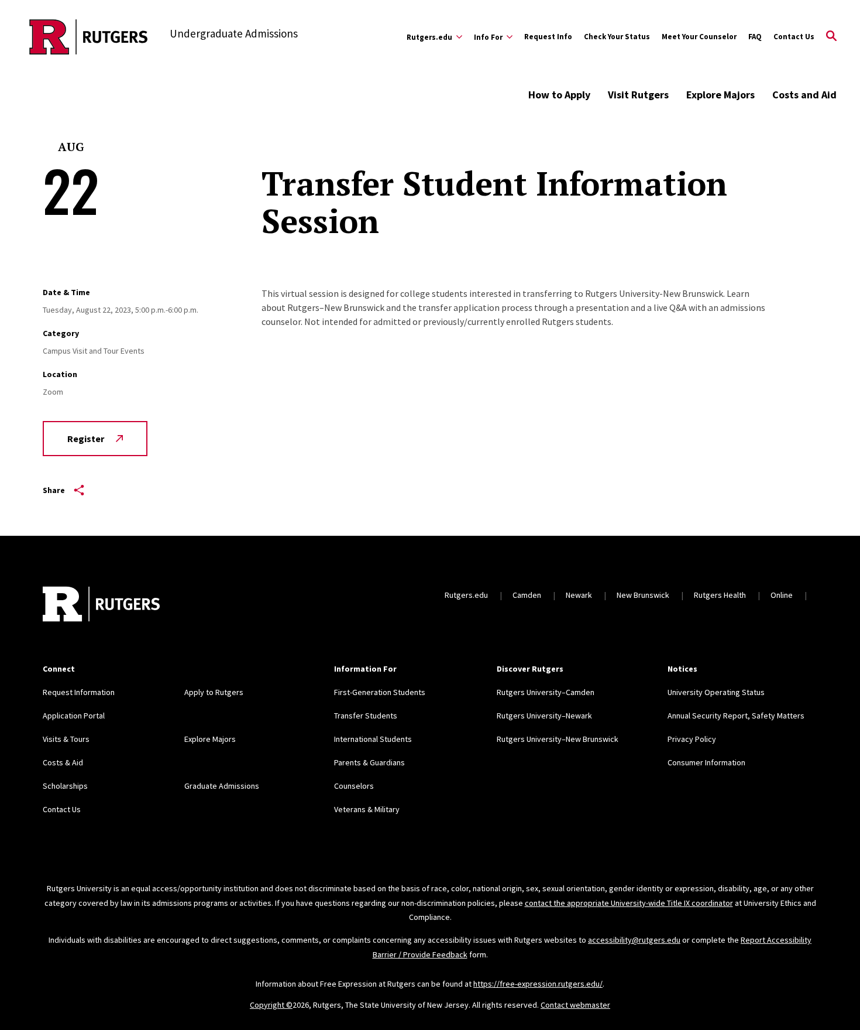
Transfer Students (365, 715)
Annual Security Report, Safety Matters (736, 715)
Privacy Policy (692, 739)
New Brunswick (643, 595)
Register (85, 438)
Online (781, 595)
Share (54, 490)
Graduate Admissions (221, 786)
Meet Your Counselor (699, 37)
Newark (579, 595)
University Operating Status (716, 692)
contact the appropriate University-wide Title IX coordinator (629, 903)
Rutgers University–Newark (544, 715)
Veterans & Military (367, 809)
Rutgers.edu (466, 595)
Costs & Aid (63, 762)
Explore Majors (720, 94)
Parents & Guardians (369, 762)
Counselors (354, 786)
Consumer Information (706, 762)
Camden (526, 595)
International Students (373, 739)
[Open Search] (831, 37)
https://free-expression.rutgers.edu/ (538, 983)
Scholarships (65, 786)
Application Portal (74, 715)
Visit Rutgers (638, 94)
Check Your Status (617, 37)
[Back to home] (101, 605)
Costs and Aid (804, 94)
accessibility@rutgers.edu (634, 940)
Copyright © (271, 1005)
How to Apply (559, 94)
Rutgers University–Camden (545, 692)
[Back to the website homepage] (88, 36)
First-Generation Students (379, 692)
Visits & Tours (66, 739)
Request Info (548, 37)
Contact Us (793, 37)
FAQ (755, 37)
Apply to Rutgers (213, 692)
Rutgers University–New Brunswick (557, 739)
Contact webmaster (575, 1005)
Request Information (79, 692)
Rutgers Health (720, 595)
